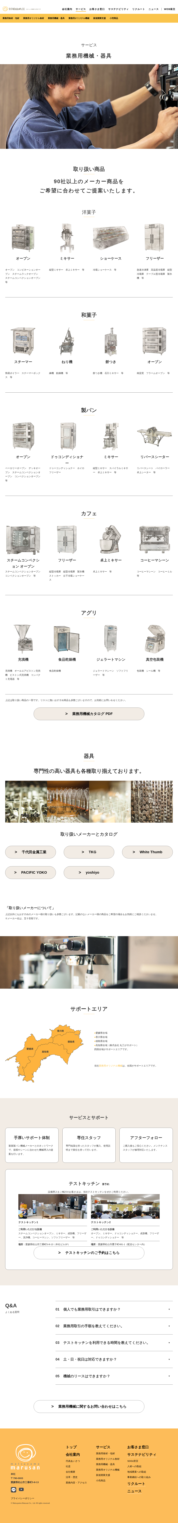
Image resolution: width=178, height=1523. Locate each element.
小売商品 (114, 18)
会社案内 (67, 9)
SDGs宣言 (132, 1461)
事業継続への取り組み (139, 1477)
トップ (71, 1447)
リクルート (138, 9)
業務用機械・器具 (56, 18)
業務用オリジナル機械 (79, 18)
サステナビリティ (118, 9)
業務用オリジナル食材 (33, 18)
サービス (81, 9)
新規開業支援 (99, 18)
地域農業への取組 (136, 1472)
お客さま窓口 (97, 9)
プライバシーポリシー (22, 1498)
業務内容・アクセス (76, 1482)
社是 (68, 1466)
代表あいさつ (73, 1461)
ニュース (154, 9)
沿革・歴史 (72, 1477)
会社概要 (70, 1472)
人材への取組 (134, 1466)
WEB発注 (169, 9)
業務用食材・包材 (11, 18)
